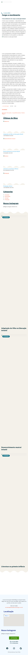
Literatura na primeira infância (10, 169)
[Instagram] (14, 648)
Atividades (4, 110)
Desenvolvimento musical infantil (11, 151)
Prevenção (7, 200)
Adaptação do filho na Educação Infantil (13, 134)
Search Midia (17, 652)
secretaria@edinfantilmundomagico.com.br (14, 607)
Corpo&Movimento (16, 113)
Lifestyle (6, 198)
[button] (25, 3)
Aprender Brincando (7, 113)
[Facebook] (7, 648)
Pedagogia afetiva (7, 186)
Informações (7, 196)
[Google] (21, 648)
